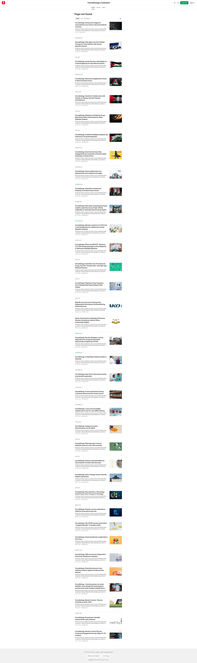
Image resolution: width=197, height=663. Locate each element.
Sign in (192, 3)
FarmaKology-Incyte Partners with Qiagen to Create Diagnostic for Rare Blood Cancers (91, 62)
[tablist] (83, 18)
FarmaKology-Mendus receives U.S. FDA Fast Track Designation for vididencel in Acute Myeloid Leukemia (91, 227)
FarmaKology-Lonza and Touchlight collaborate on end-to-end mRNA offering (90, 410)
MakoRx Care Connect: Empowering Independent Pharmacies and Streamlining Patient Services (90, 304)
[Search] (174, 2)
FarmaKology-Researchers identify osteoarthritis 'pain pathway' (87, 618)
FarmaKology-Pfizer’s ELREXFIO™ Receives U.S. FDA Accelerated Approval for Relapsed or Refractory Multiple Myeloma (90, 246)
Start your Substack (94, 656)
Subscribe (184, 3)
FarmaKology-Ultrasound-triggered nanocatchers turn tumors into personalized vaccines (91, 25)
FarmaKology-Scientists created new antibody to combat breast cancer (88, 189)
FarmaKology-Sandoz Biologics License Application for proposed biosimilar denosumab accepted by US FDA (89, 339)
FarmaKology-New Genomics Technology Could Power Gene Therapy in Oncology (90, 493)
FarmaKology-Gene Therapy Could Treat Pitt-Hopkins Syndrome (91, 476)
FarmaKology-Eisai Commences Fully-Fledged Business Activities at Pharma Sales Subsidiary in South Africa (90, 154)
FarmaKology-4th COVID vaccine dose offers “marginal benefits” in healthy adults (91, 524)
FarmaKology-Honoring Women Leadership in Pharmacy (91, 538)
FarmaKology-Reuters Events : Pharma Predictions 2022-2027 (89, 601)
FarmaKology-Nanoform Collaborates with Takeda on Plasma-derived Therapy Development (90, 98)
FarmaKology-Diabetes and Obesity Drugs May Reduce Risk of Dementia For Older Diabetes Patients (90, 117)
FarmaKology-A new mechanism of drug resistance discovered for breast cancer (89, 392)
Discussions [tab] (87, 18)
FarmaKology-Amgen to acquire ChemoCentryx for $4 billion (86, 427)
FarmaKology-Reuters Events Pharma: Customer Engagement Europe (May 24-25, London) (90, 633)
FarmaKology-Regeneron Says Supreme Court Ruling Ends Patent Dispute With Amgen (89, 285)
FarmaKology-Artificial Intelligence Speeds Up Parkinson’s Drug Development (91, 136)
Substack (91, 659)
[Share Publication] (178, 2)
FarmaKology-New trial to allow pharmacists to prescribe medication (91, 375)
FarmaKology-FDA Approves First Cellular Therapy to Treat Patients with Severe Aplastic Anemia (90, 44)
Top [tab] (81, 18)
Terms (101, 652)
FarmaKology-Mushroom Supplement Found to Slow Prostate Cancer (91, 80)
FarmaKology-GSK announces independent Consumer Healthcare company (90, 555)
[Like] (76, 401)
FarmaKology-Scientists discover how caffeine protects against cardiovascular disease (89, 570)
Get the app (106, 656)
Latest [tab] (77, 18)
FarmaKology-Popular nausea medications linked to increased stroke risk (90, 510)
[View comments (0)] (87, 34)
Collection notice (108, 652)
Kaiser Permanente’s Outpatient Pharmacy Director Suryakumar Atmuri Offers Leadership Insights (90, 320)
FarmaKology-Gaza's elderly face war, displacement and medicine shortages (88, 172)
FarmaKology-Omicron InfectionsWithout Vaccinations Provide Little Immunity (90, 462)
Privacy (97, 652)
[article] (98, 28)
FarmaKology (82, 32)
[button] (93, 7)
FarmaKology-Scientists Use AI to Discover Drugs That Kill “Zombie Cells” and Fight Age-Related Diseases (91, 266)
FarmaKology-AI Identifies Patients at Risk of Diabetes (91, 358)
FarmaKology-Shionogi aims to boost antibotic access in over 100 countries (88, 444)
